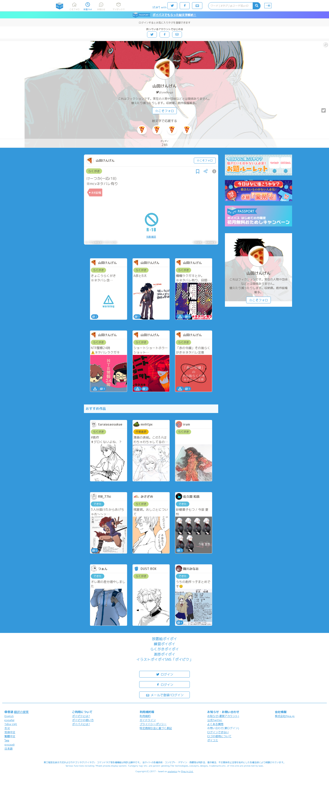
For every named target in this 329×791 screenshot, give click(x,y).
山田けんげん (164, 86)
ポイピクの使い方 (83, 720)
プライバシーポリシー (153, 724)
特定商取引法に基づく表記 (156, 728)
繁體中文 (9, 736)
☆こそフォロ (164, 111)
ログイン (166, 674)
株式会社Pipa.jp (285, 716)
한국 (7, 728)
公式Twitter (214, 720)
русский (9, 744)
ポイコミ (212, 740)
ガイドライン (148, 720)
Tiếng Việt (10, 724)
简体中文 (9, 732)
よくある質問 (215, 724)
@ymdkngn (166, 92)
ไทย (6, 740)
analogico (172, 771)
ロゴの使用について (219, 736)
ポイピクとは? (81, 716)
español (9, 720)
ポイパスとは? (81, 724)
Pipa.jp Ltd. (187, 771)
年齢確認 (151, 237)
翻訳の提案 (21, 712)
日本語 (8, 748)
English (9, 716)
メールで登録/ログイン (167, 695)
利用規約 (145, 716)
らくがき (94, 171)
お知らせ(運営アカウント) (223, 716)
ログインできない (218, 732)
